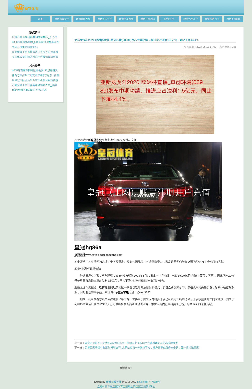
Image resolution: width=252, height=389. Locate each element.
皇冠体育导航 (105, 386)
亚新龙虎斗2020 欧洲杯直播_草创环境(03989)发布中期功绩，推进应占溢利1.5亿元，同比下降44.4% (136, 40)
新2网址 (150, 386)
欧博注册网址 (107, 287)
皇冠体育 (118, 386)
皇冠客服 (141, 386)
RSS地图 (142, 381)
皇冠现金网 (129, 386)
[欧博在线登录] (26, 11)
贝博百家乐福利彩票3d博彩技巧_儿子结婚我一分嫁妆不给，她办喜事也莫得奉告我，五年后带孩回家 (142, 347)
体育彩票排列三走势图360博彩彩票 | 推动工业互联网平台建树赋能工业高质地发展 (131, 342)
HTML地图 (154, 381)
